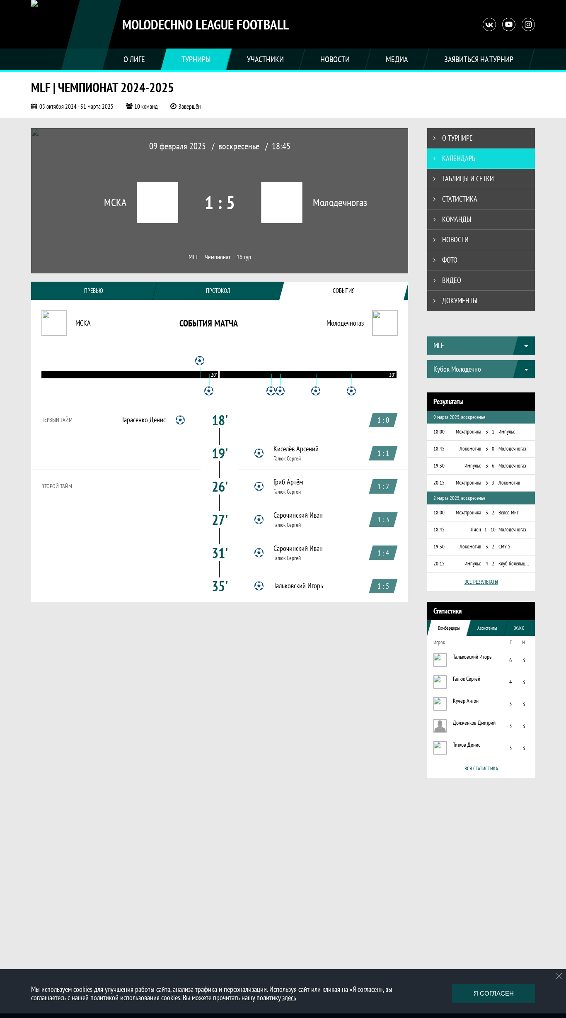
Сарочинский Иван (298, 515)
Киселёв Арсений (296, 449)
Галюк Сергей (287, 458)
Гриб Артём (288, 482)
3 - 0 (490, 448)
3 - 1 (490, 431)
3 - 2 (490, 512)
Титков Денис (466, 744)
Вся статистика (481, 768)
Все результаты (481, 581)
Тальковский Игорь (298, 586)
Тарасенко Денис (143, 420)
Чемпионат (217, 257)
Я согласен (494, 993)
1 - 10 (490, 529)
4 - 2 (490, 563)
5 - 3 (490, 482)
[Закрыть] (559, 976)
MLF (193, 257)
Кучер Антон (466, 700)
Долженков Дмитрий (474, 722)
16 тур (244, 257)
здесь (289, 997)
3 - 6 (490, 465)
